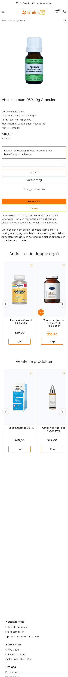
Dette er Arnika (13, 672)
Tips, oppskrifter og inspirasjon (22, 636)
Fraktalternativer (14, 631)
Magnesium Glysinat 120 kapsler (21, 321)
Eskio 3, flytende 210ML (21, 427)
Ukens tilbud (12, 649)
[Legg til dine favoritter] (31, 265)
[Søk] (65, 20)
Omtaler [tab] (34, 208)
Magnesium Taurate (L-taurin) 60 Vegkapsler (54, 323)
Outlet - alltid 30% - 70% (18, 659)
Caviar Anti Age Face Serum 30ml (53, 429)
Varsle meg (34, 180)
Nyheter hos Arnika (15, 654)
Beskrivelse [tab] (34, 201)
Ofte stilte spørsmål (16, 626)
